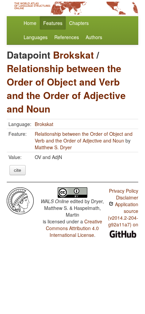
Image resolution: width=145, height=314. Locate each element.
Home (30, 23)
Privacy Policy (123, 190)
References (66, 37)
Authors (94, 37)
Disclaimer (127, 197)
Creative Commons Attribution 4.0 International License (74, 228)
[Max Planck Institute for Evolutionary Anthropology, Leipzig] (20, 200)
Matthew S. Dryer (53, 147)
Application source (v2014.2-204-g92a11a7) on (123, 214)
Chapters (79, 23)
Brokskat (73, 55)
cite (17, 170)
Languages (36, 37)
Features (52, 23)
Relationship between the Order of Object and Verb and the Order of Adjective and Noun (66, 88)
